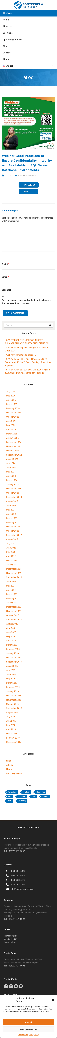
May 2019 (11, 678)
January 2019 (12, 691)
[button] (53, 1000)
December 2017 (13, 742)
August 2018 (12, 712)
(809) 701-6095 (18, 875)
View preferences (28, 1029)
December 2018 (13, 695)
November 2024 (13, 446)
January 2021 (12, 602)
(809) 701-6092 (18, 871)
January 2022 (12, 564)
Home (6, 19)
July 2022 (10, 543)
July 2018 (10, 716)
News (9, 769)
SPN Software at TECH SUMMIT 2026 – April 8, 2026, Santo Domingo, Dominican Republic (27, 371)
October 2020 (12, 615)
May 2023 (11, 510)
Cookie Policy (23, 1035)
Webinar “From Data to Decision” (21, 355)
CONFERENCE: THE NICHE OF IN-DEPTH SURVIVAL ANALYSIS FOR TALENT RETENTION (27, 342)
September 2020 (14, 619)
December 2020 (13, 607)
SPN (9, 801)
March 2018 (11, 733)
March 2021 (11, 594)
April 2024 (11, 476)
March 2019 (11, 683)
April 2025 (11, 429)
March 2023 (11, 518)
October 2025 (12, 417)
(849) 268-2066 (18, 884)
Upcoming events (12, 39)
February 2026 (13, 408)
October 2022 (12, 531)
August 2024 (12, 459)
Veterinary (22, 801)
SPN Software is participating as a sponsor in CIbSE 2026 (26, 349)
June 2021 (11, 581)
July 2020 (10, 628)
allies (8, 761)
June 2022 (11, 548)
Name (5, 264)
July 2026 (10, 391)
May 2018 (11, 725)
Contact (7, 52)
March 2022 (11, 560)
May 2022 (11, 552)
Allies (6, 59)
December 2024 (13, 442)
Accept (28, 1022)
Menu (8, 13)
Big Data (26, 792)
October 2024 (12, 450)
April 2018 (11, 729)
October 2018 (12, 704)
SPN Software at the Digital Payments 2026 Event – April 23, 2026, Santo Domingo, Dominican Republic (28, 362)
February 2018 (13, 738)
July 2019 (10, 670)
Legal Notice (10, 942)
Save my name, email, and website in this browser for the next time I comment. (27, 302)
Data (9, 796)
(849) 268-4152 (18, 880)
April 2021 (11, 590)
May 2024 (11, 471)
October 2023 (12, 493)
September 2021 (14, 577)
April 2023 (11, 514)
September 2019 (14, 662)
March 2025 (11, 433)
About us (8, 26)
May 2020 (11, 636)
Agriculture (12, 792)
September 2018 (14, 708)
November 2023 (13, 488)
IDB (34, 796)
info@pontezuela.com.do (22, 889)
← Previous (28, 185)
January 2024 (12, 484)
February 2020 (13, 649)
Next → (28, 191)
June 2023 (11, 505)
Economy (22, 796)
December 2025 (13, 412)
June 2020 (11, 632)
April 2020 (11, 640)
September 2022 (14, 535)
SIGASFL (45, 796)
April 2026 (11, 400)
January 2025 (12, 438)
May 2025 (11, 425)
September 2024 (14, 455)
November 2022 (13, 526)
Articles (9, 765)
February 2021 (13, 598)
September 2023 (14, 497)
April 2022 (11, 556)
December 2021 (13, 569)
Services (8, 33)
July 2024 (10, 463)
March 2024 (11, 480)
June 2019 (11, 674)
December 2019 (13, 657)
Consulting (41, 792)
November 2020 (13, 611)
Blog (5, 46)
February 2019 (13, 687)
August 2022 (12, 539)
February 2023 (13, 522)
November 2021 (13, 573)
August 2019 (12, 666)
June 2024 (11, 467)
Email (4, 277)
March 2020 (11, 645)
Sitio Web (6, 290)
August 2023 (12, 501)
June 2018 (11, 721)
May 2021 (11, 586)
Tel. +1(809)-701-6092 (14, 851)
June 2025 (11, 421)
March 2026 (11, 404)
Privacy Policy (34, 1035)
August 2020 (12, 624)
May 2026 (11, 395)
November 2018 (13, 700)
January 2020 (12, 653)
